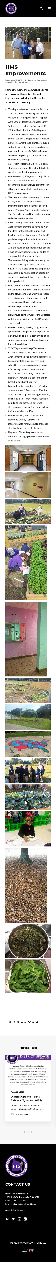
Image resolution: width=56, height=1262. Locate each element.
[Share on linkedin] (21, 1022)
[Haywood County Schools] (11, 8)
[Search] (40, 8)
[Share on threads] (14, 1022)
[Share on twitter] (10, 1022)
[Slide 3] (31, 1132)
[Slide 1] (24, 1132)
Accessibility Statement (15, 1210)
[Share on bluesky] (29, 1022)
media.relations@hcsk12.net (23, 1204)
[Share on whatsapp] (25, 1022)
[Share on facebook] (6, 1022)
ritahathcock (24, 82)
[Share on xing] (33, 1022)
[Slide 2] (28, 1132)
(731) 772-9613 (19, 1200)
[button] (49, 8)
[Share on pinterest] (18, 1022)
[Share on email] (37, 1022)
